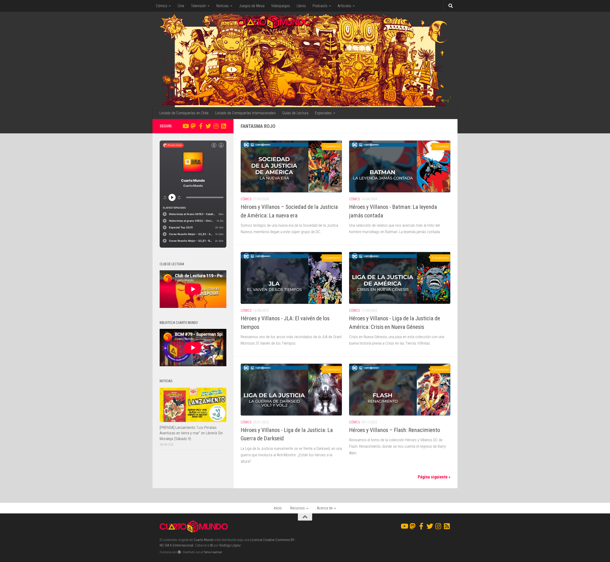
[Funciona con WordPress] (179, 552)
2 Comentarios (331, 369)
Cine (181, 6)
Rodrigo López (230, 545)
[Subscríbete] (223, 126)
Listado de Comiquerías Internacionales (245, 113)
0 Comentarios (331, 146)
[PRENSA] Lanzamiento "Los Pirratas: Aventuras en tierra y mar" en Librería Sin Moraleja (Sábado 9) (191, 433)
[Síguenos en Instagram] (216, 126)
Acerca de (325, 508)
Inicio (278, 508)
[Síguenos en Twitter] (208, 126)
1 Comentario (441, 146)
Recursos (297, 508)
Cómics (161, 6)
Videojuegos (280, 6)
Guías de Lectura (295, 113)
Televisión (198, 6)
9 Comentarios (440, 258)
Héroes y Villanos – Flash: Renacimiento (394, 430)
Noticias (222, 6)
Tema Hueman (213, 552)
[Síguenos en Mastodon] (193, 126)
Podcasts (320, 6)
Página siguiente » (434, 476)
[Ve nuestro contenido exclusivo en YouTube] (185, 126)
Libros (301, 6)
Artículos (344, 6)
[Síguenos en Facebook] (200, 126)
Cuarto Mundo (204, 540)
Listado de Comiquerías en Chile (183, 113)
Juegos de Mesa (251, 6)
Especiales (323, 113)
